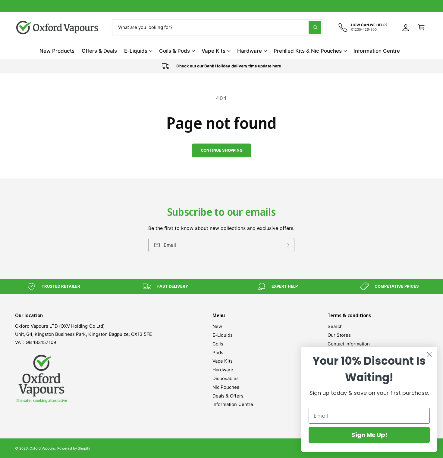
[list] (221, 66)
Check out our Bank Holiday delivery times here (222, 5)
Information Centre (232, 404)
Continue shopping (222, 150)
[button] (421, 27)
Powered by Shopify (73, 448)
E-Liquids (135, 51)
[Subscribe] (287, 245)
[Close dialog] (429, 354)
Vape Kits (213, 51)
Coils (217, 344)
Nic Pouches (225, 387)
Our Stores (339, 335)
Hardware (249, 51)
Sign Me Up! (369, 435)
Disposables (225, 378)
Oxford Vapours (42, 448)
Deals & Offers (227, 396)
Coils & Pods (174, 51)
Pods (217, 352)
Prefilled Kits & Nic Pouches (308, 51)
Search (335, 326)
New (217, 326)
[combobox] (217, 27)
